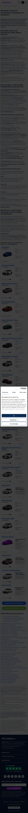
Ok (14, 415)
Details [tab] (14, 392)
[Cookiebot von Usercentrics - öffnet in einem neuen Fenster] (20, 388)
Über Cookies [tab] (23, 392)
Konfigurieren (13, 419)
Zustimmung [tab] (5, 392)
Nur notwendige (14, 423)
